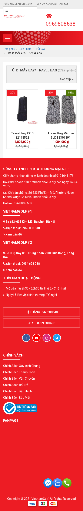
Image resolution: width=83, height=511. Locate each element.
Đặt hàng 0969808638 (42, 312)
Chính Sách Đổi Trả (15, 385)
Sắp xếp (66, 79)
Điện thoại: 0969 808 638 (23, 228)
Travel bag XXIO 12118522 (22, 135)
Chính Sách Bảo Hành (17, 391)
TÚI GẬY (40, 48)
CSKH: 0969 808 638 (41, 323)
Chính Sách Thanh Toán (19, 372)
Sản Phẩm (25, 48)
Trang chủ (9, 48)
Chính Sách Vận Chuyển (19, 378)
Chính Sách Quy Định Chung (21, 366)
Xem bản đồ (13, 234)
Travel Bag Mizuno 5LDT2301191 (60, 135)
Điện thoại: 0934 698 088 (23, 263)
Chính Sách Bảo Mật (16, 397)
